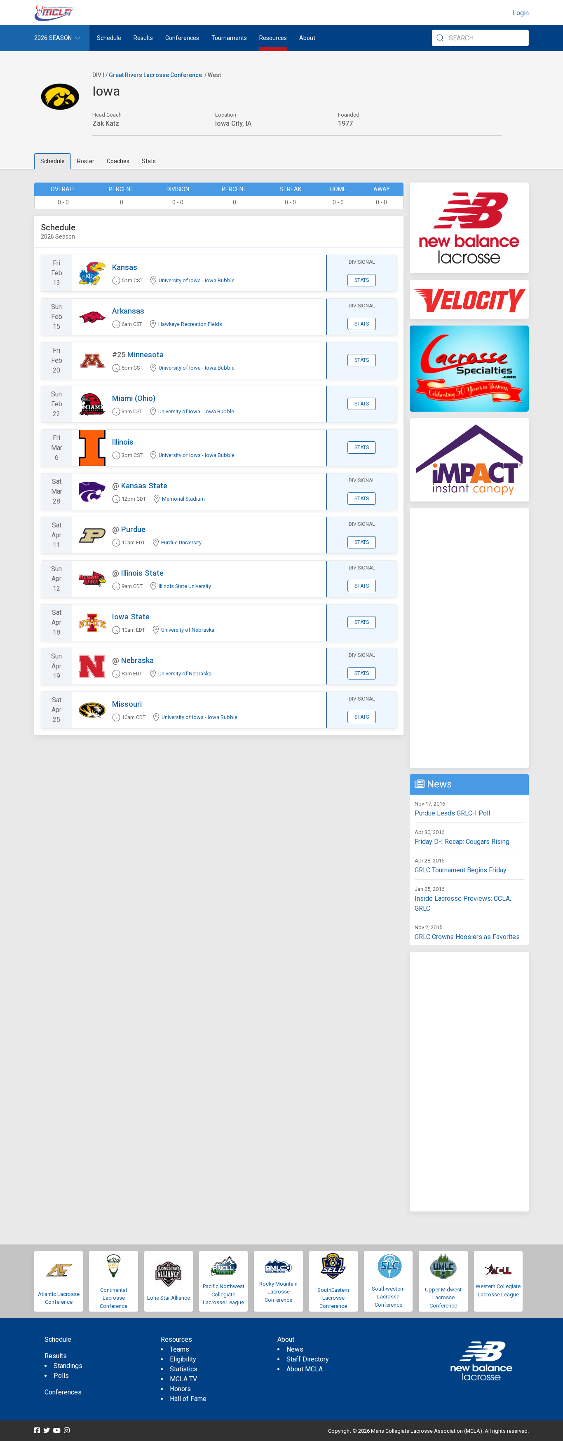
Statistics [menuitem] (183, 1369)
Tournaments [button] (229, 38)
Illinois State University (185, 586)
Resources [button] (273, 38)
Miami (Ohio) (133, 398)
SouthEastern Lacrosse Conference (333, 1298)
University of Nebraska (187, 630)
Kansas (124, 267)
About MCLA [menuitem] (304, 1369)
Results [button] (143, 38)
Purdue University (181, 542)
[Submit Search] (440, 38)
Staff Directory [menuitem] (307, 1359)
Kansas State (144, 485)
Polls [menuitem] (61, 1376)
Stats (149, 161)
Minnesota (145, 354)
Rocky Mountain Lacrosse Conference (278, 1292)
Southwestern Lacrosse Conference (388, 1297)
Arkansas (128, 311)
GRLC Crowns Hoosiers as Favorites (467, 937)
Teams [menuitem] (179, 1349)
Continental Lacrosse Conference (113, 1298)
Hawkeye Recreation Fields (190, 324)
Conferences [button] (182, 38)
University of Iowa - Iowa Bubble (197, 280)
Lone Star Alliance (168, 1298)
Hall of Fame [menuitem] (188, 1399)
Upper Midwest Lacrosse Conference (443, 1297)
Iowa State (131, 616)
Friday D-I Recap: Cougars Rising (462, 842)
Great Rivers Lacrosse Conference (155, 75)
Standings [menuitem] (68, 1366)
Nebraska (137, 660)
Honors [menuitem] (180, 1389)
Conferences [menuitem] (63, 1392)
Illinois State (142, 573)
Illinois (123, 442)
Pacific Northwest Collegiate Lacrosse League (223, 1294)
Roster (85, 161)
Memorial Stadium (183, 499)
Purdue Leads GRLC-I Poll (452, 813)
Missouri (127, 704)
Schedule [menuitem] (109, 38)
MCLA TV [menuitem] (183, 1379)
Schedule (52, 161)
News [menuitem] (294, 1349)
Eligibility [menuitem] (183, 1359)
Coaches (118, 161)
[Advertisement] (469, 638)
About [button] (307, 38)
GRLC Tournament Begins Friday (461, 870)
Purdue (133, 529)
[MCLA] (54, 13)
